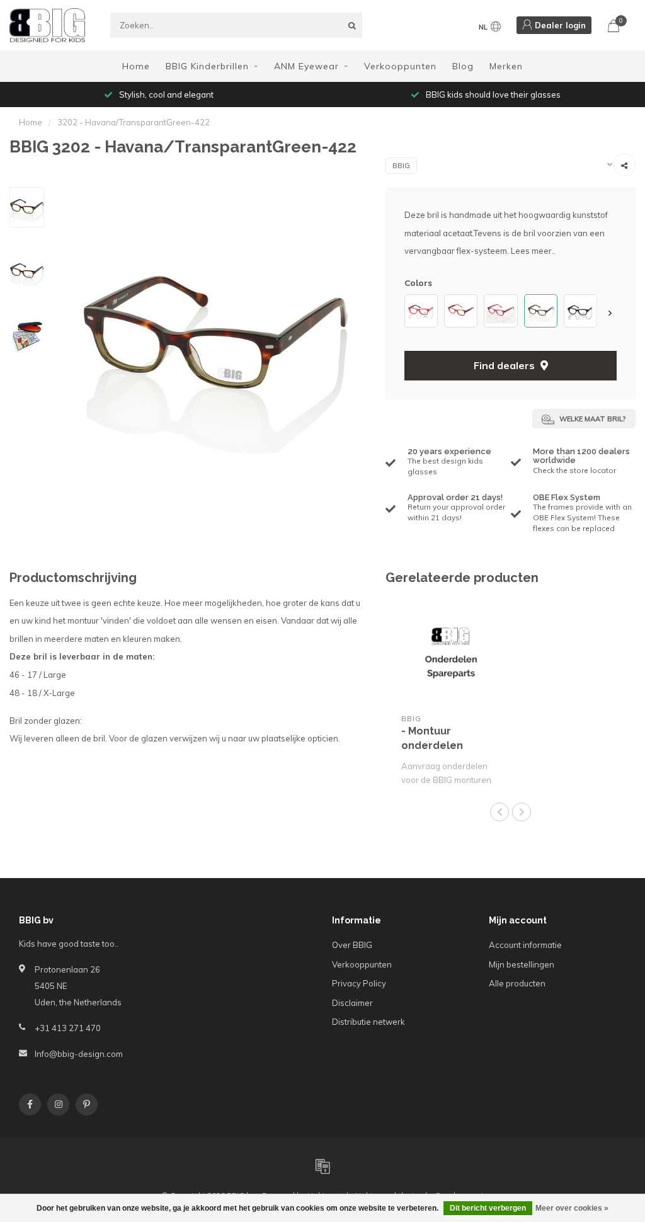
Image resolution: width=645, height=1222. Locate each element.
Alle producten (517, 983)
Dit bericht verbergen (488, 1208)
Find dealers (505, 365)
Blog (463, 66)
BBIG (401, 165)
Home (136, 66)
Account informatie (525, 945)
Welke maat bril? (591, 418)
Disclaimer (352, 1003)
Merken (506, 66)
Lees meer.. (533, 251)
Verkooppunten (400, 66)
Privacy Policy (359, 983)
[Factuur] (322, 1165)
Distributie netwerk (368, 1022)
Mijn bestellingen (521, 964)
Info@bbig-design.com (79, 1054)
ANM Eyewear (306, 66)
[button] (410, 313)
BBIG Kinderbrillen (207, 66)
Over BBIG (352, 945)
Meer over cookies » (571, 1208)
